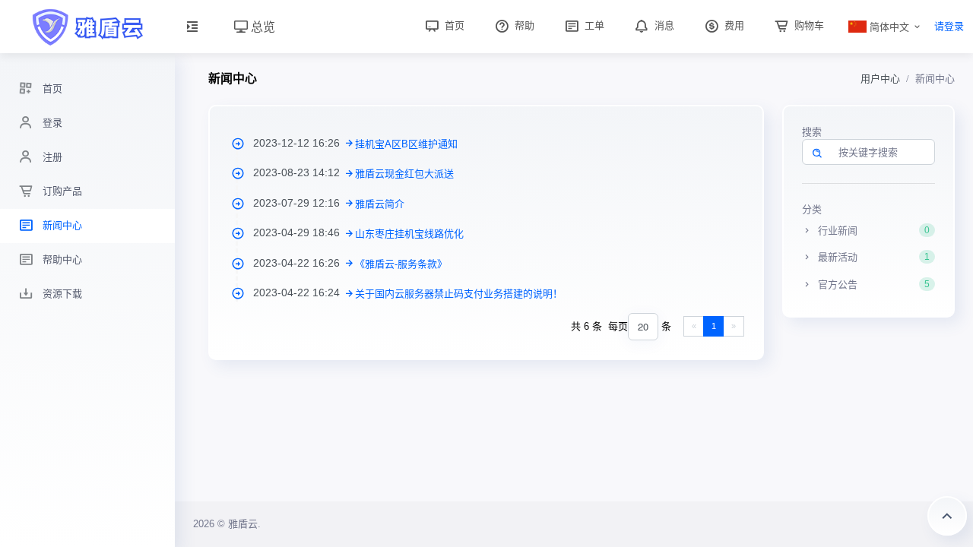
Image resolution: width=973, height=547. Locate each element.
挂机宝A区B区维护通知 (406, 144)
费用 (732, 25)
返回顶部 (947, 516)
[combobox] (643, 327)
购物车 (807, 25)
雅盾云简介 (379, 204)
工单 (593, 25)
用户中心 (880, 78)
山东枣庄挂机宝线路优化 (409, 233)
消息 (662, 25)
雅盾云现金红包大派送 (404, 173)
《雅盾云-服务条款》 (401, 264)
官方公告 (872, 284)
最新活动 (872, 257)
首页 (453, 25)
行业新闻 (872, 230)
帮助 (523, 25)
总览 (261, 26)
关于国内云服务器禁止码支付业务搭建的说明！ (459, 293)
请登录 (949, 26)
